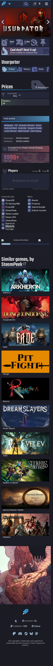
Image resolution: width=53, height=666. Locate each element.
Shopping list (43, 87)
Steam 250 (10, 217)
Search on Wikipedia (10, 224)
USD (20, 626)
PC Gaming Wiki (12, 204)
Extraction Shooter (26, 125)
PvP (16, 125)
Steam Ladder (12, 214)
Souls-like (22, 128)
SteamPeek (10, 210)
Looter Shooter (10, 131)
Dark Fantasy (35, 131)
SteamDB (9, 200)
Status (37, 626)
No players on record (25, 180)
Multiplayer (8, 125)
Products (36, 204)
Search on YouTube (10, 228)
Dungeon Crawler (35, 128)
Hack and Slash (10, 128)
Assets (35, 200)
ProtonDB (9, 207)
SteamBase (10, 220)
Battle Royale (23, 131)
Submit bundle (38, 207)
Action (38, 125)
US (31, 621)
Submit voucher (39, 210)
